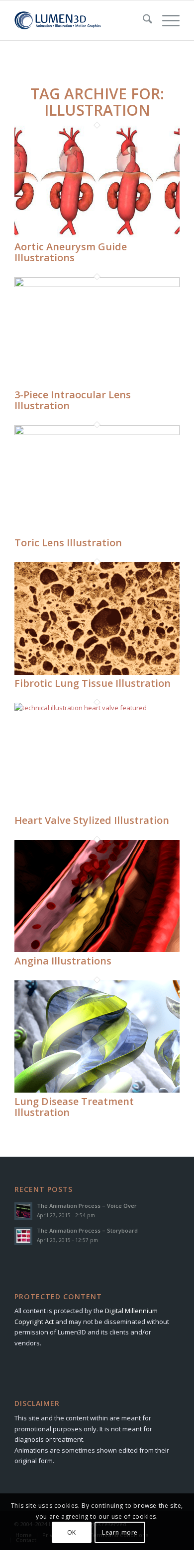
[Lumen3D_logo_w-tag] (80, 20)
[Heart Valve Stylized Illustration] (97, 707)
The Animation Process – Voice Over (87, 1205)
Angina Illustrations (62, 960)
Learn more (120, 1532)
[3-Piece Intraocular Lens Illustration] (97, 284)
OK (71, 1532)
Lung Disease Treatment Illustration (74, 1107)
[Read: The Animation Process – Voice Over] (23, 1211)
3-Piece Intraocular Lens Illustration (72, 400)
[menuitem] (142, 20)
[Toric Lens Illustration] (97, 432)
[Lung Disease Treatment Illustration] (97, 1090)
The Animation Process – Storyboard (87, 1230)
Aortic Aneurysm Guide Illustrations (70, 252)
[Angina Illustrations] (97, 949)
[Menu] (166, 20)
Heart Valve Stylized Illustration (91, 820)
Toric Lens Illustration (68, 542)
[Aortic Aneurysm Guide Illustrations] (97, 235)
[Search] (142, 20)
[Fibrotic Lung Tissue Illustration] (97, 672)
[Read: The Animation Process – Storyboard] (23, 1236)
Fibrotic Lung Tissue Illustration (92, 683)
